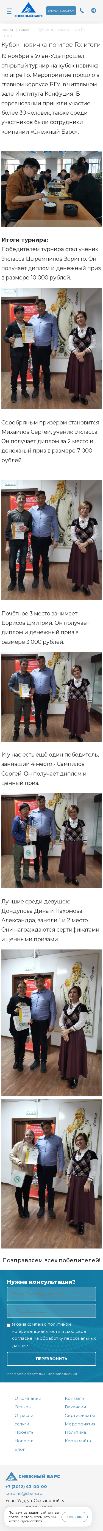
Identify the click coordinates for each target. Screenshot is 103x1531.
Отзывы (23, 1406)
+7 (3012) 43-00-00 (26, 1486)
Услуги (22, 1424)
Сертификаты (80, 1415)
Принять (74, 1517)
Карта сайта (78, 1440)
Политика (75, 1432)
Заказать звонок (61, 10)
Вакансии (75, 1406)
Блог (20, 1449)
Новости (25, 30)
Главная (7, 30)
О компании (28, 1398)
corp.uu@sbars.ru (23, 1493)
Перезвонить (51, 1358)
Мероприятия (80, 1424)
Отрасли (24, 1415)
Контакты (75, 1398)
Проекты (24, 1432)
